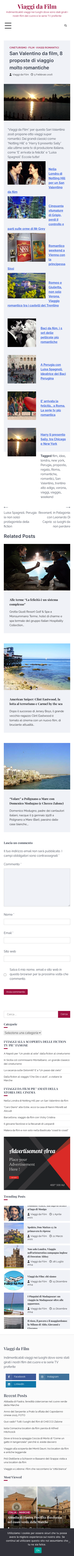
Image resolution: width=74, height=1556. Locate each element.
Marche (24, 1512)
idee (62, 456)
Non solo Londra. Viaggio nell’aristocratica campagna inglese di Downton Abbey (47, 1228)
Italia (12, 1512)
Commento (12, 864)
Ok (38, 1550)
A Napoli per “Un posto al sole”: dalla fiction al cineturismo (37, 1053)
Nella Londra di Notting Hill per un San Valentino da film (36, 1100)
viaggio (55, 492)
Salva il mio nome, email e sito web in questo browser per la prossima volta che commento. (39, 974)
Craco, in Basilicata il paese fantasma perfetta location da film (47, 1323)
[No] (69, 1542)
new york (57, 460)
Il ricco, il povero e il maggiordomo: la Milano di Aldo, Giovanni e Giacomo (47, 1299)
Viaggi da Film (37, 6)
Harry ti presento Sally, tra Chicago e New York (53, 439)
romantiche (49, 474)
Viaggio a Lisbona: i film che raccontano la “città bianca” (35, 1468)
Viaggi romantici (47, 47)
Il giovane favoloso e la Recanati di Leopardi (29, 1123)
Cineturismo (18, 47)
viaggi (45, 492)
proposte (59, 465)
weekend (47, 497)
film (54, 456)
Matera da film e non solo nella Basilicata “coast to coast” (36, 1130)
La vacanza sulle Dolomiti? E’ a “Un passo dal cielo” (32, 1070)
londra (45, 460)
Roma (55, 469)
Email (8, 933)
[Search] (65, 25)
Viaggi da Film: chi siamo (42, 1251)
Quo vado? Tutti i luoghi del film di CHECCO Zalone (33, 1421)
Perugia (46, 465)
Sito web (10, 951)
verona (61, 488)
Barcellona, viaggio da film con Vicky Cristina (29, 1117)
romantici (47, 478)
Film (31, 47)
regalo (45, 469)
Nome (9, 914)
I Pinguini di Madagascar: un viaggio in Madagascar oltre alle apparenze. (45, 1275)
